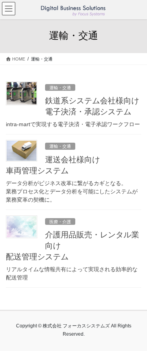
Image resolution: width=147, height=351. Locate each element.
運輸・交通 (60, 87)
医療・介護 (60, 221)
